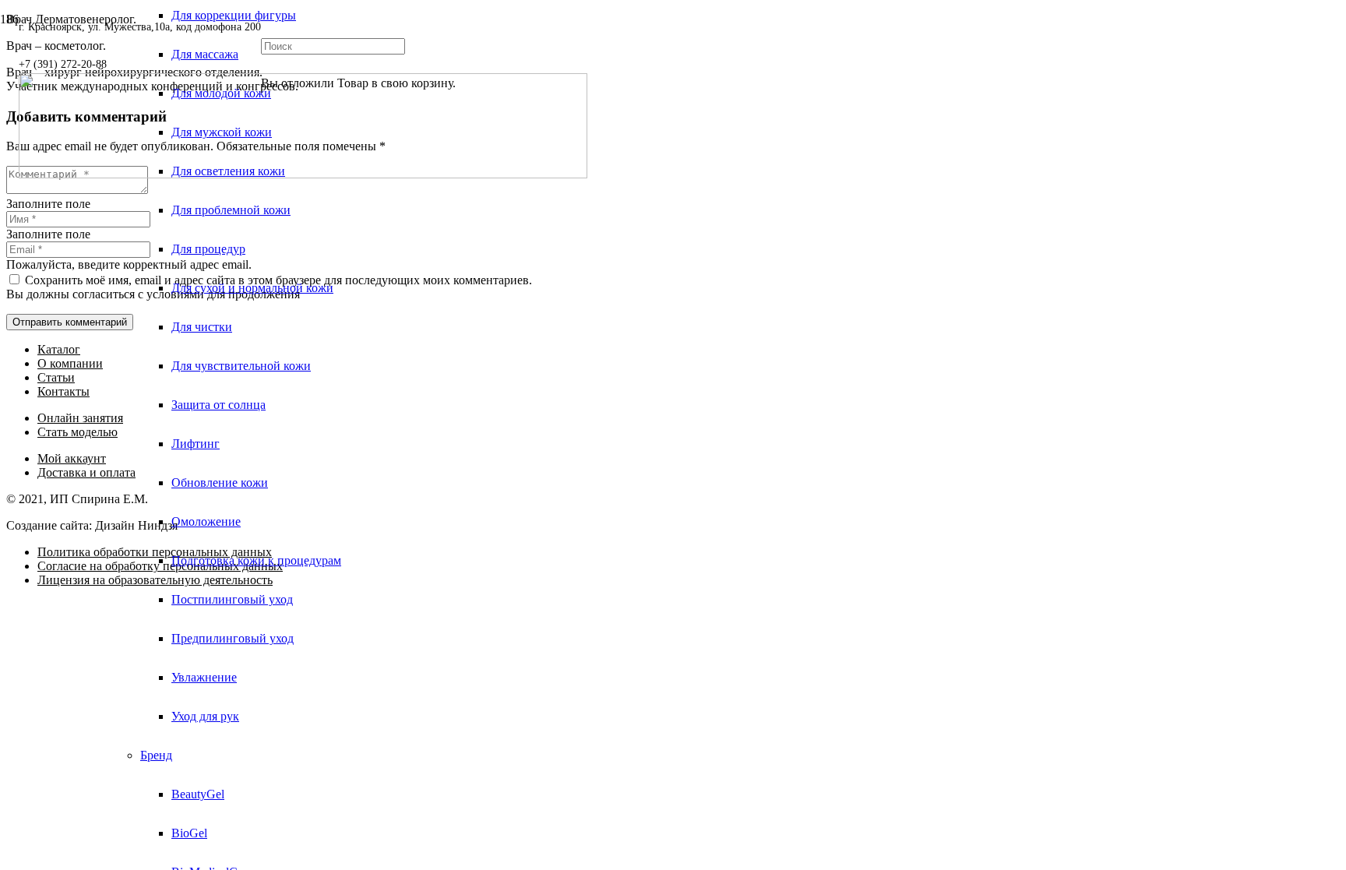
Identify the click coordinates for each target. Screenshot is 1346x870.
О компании (70, 363)
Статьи (56, 377)
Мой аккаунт (71, 458)
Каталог (58, 349)
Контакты (63, 391)
